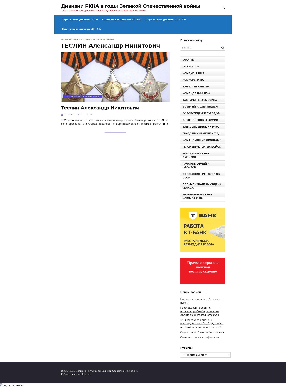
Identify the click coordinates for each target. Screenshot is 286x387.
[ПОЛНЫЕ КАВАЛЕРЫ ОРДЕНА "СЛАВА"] (115, 100)
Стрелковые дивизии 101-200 (121, 19)
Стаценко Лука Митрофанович (199, 337)
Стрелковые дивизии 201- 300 (166, 19)
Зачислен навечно (196, 86)
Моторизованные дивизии (196, 155)
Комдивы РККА (193, 73)
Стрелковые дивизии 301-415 (81, 29)
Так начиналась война (200, 100)
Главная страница (71, 40)
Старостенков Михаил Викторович (202, 332)
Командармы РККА (196, 93)
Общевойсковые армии (200, 120)
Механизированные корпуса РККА (197, 196)
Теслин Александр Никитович (100, 108)
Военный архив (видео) (200, 106)
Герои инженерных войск (202, 146)
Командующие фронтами (202, 140)
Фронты (189, 59)
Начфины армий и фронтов (196, 165)
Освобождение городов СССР (201, 176)
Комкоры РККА (193, 80)
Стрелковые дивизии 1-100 (80, 19)
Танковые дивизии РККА (201, 126)
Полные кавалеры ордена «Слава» (202, 186)
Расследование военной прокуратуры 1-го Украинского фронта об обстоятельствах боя (199, 311)
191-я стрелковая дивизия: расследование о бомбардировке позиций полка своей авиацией (201, 324)
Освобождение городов (201, 113)
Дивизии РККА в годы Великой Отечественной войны (130, 6)
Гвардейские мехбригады (202, 133)
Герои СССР (191, 66)
